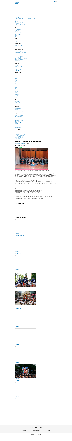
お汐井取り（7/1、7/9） (18, 30)
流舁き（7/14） (17, 35)
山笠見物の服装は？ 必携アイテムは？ (20, 52)
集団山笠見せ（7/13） (18, 34)
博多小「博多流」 (17, 101)
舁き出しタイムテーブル (18, 45)
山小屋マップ (17, 41)
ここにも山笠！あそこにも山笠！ (20, 135)
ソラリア (16, 92)
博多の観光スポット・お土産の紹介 (20, 134)
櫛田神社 (16, 97)
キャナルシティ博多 (18, 90)
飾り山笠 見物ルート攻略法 (19, 56)
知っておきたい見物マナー (19, 51)
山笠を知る (16, 104)
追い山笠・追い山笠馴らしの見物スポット (21, 58)
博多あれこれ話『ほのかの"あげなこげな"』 (21, 25)
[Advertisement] (36, 406)
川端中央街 (16, 91)
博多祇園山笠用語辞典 (18, 127)
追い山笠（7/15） (17, 36)
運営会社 (41, 436)
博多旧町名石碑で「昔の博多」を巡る (20, 111)
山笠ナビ (16, 143)
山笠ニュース (17, 20)
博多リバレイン (17, 94)
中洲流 (16, 78)
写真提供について (24, 430)
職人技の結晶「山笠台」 (18, 116)
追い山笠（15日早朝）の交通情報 (20, 24)
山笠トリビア (17, 213)
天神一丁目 (16, 95)
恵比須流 (16, 81)
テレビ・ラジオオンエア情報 (19, 22)
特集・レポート (17, 21)
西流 (15, 79)
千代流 (16, 80)
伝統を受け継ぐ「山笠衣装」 (19, 120)
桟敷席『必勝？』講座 (18, 60)
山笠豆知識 (16, 124)
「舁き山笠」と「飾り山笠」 (19, 115)
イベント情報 (17, 23)
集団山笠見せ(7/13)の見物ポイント (20, 46)
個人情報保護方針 (36, 436)
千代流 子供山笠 (17, 102)
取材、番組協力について (36, 430)
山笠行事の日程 (17, 65)
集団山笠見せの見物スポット (19, 59)
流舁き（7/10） (17, 31)
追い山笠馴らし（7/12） (18, 33)
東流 (15, 83)
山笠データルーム (17, 131)
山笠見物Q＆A (17, 53)
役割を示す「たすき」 (18, 122)
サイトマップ (31, 436)
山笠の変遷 (16, 109)
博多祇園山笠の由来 (18, 108)
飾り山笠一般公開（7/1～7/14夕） (20, 29)
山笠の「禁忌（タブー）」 (19, 123)
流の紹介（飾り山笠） (18, 40)
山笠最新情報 (17, 2)
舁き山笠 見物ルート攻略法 (19, 57)
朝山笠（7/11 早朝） (18, 32)
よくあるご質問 (48, 430)
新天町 (16, 93)
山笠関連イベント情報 (18, 69)
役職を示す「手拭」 (18, 121)
